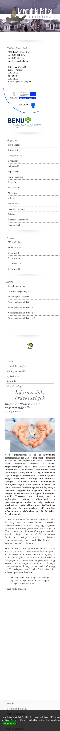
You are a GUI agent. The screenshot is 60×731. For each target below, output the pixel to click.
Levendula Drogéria (16, 366)
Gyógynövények (15, 155)
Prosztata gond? (15, 247)
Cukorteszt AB (14, 263)
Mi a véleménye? (14, 386)
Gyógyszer (13, 160)
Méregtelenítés (14, 242)
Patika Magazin (19, 588)
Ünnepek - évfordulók (18, 219)
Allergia (11, 198)
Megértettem (9, 723)
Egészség (12, 182)
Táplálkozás (13, 171)
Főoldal (10, 360)
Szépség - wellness (16, 208)
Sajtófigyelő (13, 165)
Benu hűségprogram (17, 285)
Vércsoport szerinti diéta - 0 (20, 301)
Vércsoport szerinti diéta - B (20, 312)
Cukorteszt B (14, 268)
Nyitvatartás (12, 376)
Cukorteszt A (14, 258)
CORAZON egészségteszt (19, 291)
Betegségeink (14, 187)
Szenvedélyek (14, 224)
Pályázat (12, 214)
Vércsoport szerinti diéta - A (21, 307)
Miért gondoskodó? (16, 371)
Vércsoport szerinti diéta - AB (21, 318)
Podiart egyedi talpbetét (18, 296)
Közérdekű (13, 149)
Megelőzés (12, 192)
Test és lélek (13, 203)
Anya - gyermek (15, 176)
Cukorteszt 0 (13, 252)
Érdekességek (14, 144)
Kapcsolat (11, 381)
